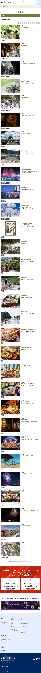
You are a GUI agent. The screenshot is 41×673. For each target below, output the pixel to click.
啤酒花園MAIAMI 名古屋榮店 (27, 383)
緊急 (1, 640)
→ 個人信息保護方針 (4, 666)
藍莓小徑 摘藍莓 (25, 81)
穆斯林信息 (2, 647)
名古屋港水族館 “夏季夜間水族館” (28, 63)
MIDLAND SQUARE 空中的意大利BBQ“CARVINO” (28, 366)
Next (37, 23)
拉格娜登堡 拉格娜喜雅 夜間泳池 (28, 169)
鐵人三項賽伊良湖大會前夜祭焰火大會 (29, 510)
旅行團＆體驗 (13, 629)
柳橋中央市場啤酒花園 (26, 347)
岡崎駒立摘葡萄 (24, 27)
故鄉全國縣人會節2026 (26, 492)
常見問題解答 (3, 650)
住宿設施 (23, 632)
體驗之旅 (12, 626)
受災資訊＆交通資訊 (4, 639)
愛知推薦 (12, 618)
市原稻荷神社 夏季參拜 (26, 259)
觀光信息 (4, 6)
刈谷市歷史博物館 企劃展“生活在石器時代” (26, 224)
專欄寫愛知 (2, 623)
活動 (22, 616)
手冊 (1, 643)
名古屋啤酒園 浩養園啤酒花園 (28, 329)
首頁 (1, 6)
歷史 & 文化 (12, 619)
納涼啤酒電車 (24, 295)
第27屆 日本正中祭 (25, 438)
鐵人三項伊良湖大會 (25, 526)
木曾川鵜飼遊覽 (24, 311)
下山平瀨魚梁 (24, 241)
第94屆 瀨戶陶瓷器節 (25, 544)
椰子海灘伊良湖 (24, 187)
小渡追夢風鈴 (24, 45)
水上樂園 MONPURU (26, 205)
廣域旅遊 (9, 639)
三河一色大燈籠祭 (25, 401)
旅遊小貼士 (3, 635)
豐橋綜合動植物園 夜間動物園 (27, 115)
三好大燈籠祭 (24, 420)
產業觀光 (12, 623)
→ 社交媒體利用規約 (4, 667)
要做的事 (13, 616)
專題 (2, 619)
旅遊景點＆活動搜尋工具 (14, 630)
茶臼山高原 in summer (26, 133)
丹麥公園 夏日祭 (24, 97)
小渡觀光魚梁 (24, 277)
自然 (11, 625)
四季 (21, 619)
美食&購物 (23, 626)
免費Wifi (2, 646)
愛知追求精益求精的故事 (4, 622)
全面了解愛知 (4, 616)
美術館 (12, 622)
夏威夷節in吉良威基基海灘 (27, 456)
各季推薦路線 (24, 623)
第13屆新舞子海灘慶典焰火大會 (28, 474)
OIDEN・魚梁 (24, 151)
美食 (21, 628)
